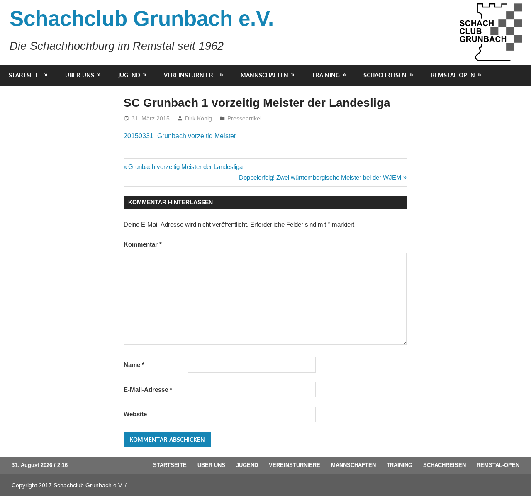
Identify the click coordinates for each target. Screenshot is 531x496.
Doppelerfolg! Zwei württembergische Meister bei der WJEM (320, 177)
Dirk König (198, 118)
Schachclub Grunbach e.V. (142, 18)
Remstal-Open (453, 74)
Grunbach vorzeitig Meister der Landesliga (185, 166)
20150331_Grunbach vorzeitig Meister (180, 135)
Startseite (25, 74)
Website (135, 414)
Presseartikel (244, 118)
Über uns (79, 74)
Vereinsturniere (190, 74)
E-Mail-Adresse (148, 389)
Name (134, 364)
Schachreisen (385, 74)
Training (326, 74)
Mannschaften (264, 74)
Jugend (129, 74)
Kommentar (143, 244)
